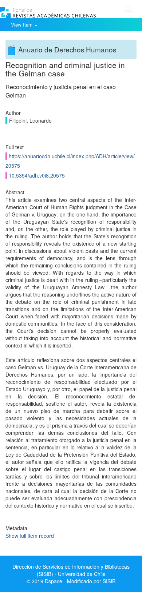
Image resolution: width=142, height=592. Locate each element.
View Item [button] (22, 24)
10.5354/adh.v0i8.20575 (37, 175)
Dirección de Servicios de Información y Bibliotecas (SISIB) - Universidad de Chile (71, 570)
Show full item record (29, 535)
